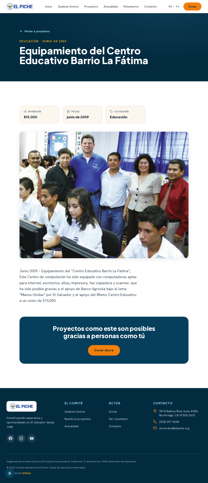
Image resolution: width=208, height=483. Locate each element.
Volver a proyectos (37, 31)
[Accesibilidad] (10, 473)
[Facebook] (10, 438)
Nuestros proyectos (78, 419)
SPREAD (26, 473)
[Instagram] (21, 438)
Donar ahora (104, 350)
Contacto (150, 6)
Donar (192, 6)
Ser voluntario (118, 419)
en (177, 6)
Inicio (48, 6)
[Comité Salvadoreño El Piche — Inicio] (19, 6)
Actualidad (111, 6)
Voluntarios (131, 6)
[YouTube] (32, 438)
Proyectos (91, 6)
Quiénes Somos (68, 6)
